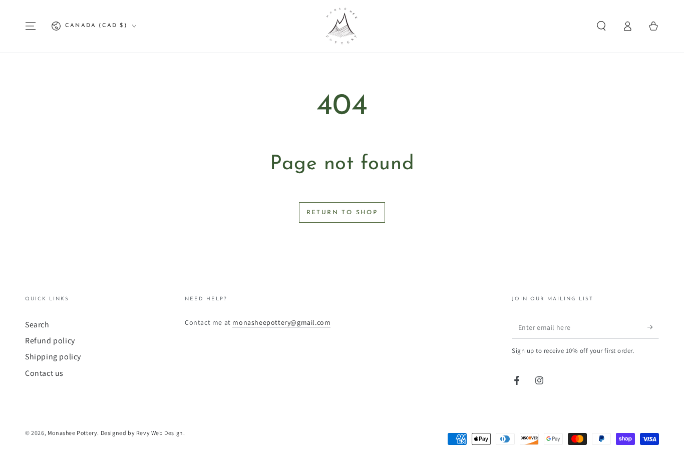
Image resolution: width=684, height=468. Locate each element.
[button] (601, 26)
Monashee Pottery (73, 432)
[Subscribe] (653, 327)
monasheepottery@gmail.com (281, 322)
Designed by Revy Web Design (142, 432)
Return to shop (342, 213)
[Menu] (31, 26)
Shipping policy (53, 356)
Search (37, 324)
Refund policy (50, 340)
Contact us (44, 373)
